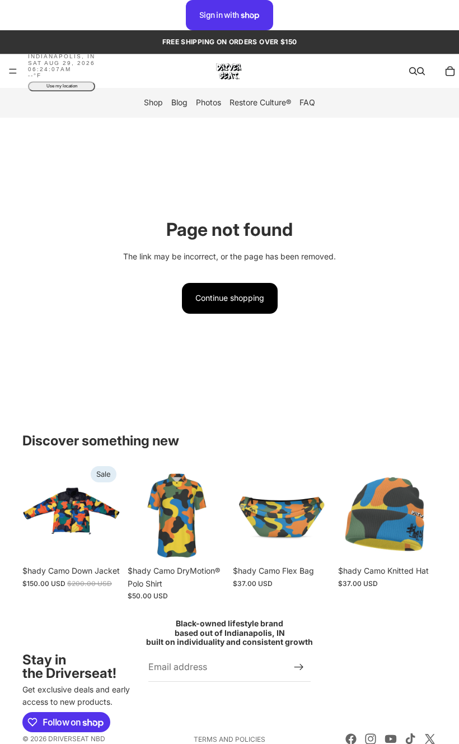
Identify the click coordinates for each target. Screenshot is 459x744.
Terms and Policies (229, 739)
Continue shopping (229, 298)
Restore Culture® (260, 103)
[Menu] (13, 72)
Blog (179, 103)
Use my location (61, 86)
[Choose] (103, 543)
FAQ (307, 103)
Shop (153, 103)
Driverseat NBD (76, 738)
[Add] (314, 543)
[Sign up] (299, 667)
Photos (208, 103)
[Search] (413, 71)
